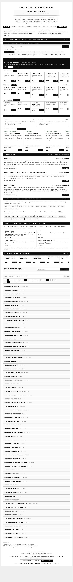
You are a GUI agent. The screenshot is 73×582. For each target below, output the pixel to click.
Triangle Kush (9, 208)
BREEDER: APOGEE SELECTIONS (18, 309)
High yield (54, 54)
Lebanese (35, 219)
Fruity (13, 54)
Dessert (24, 54)
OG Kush (7, 206)
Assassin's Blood (51, 132)
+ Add (10, 67)
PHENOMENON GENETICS (57, 185)
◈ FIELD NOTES (36, 26)
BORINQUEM (63, 103)
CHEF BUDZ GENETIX (9, 133)
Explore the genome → (57, 33)
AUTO (17, 279)
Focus (53, 52)
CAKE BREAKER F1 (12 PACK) (51, 74)
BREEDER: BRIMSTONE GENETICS (30, 321)
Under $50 (62, 54)
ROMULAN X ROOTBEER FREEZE (38, 257)
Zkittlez (30, 206)
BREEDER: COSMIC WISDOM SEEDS (20, 332)
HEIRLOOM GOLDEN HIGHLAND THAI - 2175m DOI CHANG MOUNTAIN (25, 172)
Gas (18, 54)
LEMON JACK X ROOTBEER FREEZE (24, 257)
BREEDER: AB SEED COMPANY (15, 294)
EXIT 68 (6, 73)
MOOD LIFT (19, 281)
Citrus (30, 54)
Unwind (7, 54)
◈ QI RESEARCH (62, 26)
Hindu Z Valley (9, 185)
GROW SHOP (45, 26)
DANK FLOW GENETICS (9, 75)
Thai (21, 216)
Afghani (7, 216)
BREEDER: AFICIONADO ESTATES (15, 298)
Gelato (14, 206)
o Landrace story (20, 52)
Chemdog (44, 206)
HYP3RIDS (61, 172)
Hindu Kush (15, 216)
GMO (17, 208)
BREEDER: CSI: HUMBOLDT (21, 339)
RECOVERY (25, 281)
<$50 (28, 279)
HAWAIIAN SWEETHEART (36, 103)
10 (53, 279)
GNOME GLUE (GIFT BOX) (66, 257)
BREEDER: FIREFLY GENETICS (17, 351)
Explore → (66, 198)
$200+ (42, 279)
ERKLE (20, 103)
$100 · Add (65, 168)
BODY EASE (13, 281)
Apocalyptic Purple (11, 132)
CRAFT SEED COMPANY (9, 104)
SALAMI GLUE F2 (50, 87)
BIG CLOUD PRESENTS (65, 89)
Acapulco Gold (51, 216)
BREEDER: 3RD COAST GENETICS (16, 287)
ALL (8, 279)
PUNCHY (62, 87)
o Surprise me (9, 52)
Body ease (60, 52)
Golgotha (7, 158)
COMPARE (29, 26)
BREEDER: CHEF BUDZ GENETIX (16, 328)
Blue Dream (61, 206)
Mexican (20, 219)
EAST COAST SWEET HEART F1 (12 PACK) (65, 74)
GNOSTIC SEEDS (25, 62)
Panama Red (62, 216)
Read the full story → (10, 168)
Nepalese (28, 219)
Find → (65, 47)
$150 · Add (65, 194)
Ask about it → (18, 67)
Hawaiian (7, 219)
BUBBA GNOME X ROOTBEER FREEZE (10, 257)
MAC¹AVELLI (7, 103)
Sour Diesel (52, 206)
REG (11, 279)
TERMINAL (14, 26)
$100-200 (38, 279)
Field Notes (60, 211)
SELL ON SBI (53, 26)
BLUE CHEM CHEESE (9, 87)
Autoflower (37, 54)
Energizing (46, 52)
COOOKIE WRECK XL (23, 87)
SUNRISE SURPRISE (51, 103)
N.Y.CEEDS (62, 104)
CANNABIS (6, 26)
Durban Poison (29, 216)
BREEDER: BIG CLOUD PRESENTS (15, 313)
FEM (14, 279)
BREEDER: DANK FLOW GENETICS (16, 343)
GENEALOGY (21, 26)
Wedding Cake (22, 206)
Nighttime (38, 52)
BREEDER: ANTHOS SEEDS (16, 306)
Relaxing (30, 52)
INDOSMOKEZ (7, 89)
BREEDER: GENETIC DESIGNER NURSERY (19, 358)
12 (55, 279)
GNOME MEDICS (24, 253)
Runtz (37, 206)
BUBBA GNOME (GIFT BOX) (53, 257)
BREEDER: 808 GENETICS (16, 291)
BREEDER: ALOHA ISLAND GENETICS (24, 302)
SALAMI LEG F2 (36, 87)
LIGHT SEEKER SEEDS (51, 76)
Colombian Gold (40, 216)
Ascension (16, 62)
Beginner (46, 54)
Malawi (14, 219)
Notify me (65, 269)
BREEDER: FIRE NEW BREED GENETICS (20, 347)
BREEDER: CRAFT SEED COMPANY (20, 336)
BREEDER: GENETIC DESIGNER (15, 354)
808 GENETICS (21, 104)
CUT (21, 279)
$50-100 (32, 279)
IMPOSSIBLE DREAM (23, 73)
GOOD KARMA (36, 73)
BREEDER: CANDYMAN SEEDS (20, 324)
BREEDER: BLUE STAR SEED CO (22, 317)
